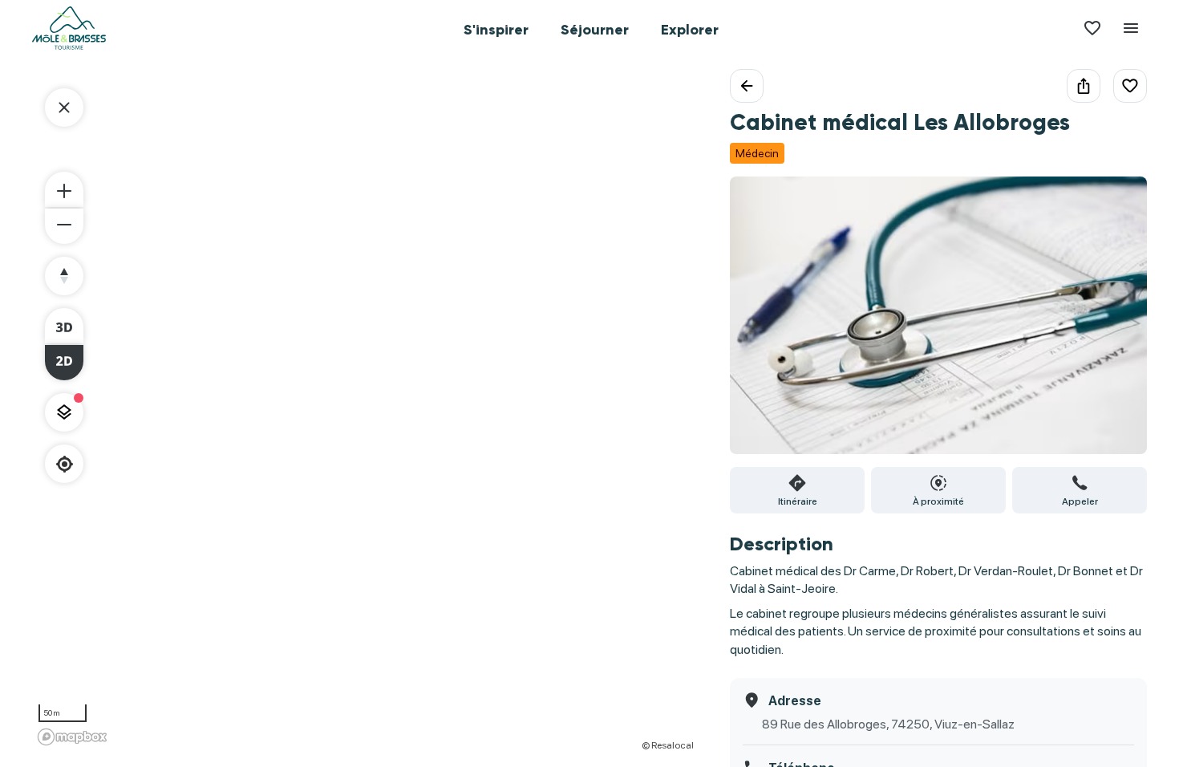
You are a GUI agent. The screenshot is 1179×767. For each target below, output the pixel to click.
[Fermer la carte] (64, 107)
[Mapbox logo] (72, 737)
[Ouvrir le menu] (1131, 28)
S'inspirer (496, 30)
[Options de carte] (64, 412)
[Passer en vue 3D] (64, 325)
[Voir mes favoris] (1092, 28)
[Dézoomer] (64, 226)
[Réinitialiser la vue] (64, 276)
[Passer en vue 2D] (64, 362)
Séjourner (595, 30)
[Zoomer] (64, 189)
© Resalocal (668, 745)
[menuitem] (496, 28)
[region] (365, 410)
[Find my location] (64, 464)
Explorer (690, 30)
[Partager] (1083, 86)
